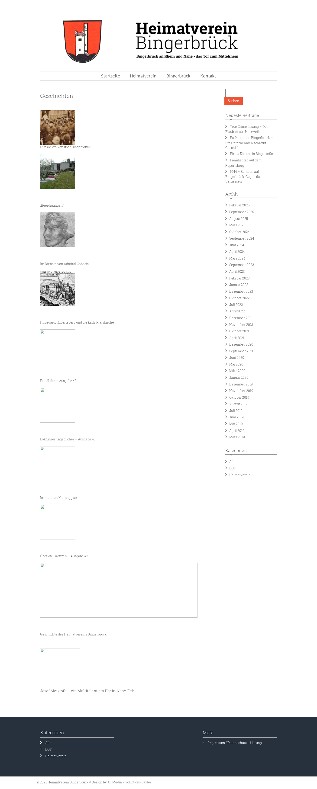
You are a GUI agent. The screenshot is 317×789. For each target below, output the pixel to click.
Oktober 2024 (239, 232)
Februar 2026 (239, 205)
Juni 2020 (236, 357)
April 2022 (237, 311)
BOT (232, 468)
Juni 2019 (236, 417)
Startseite (110, 76)
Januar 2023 (238, 284)
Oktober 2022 (239, 298)
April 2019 (236, 430)
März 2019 (237, 437)
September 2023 (241, 265)
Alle (232, 461)
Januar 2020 (238, 377)
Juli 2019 (236, 410)
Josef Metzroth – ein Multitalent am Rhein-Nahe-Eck (87, 690)
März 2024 (237, 258)
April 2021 (236, 338)
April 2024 (237, 251)
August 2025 (238, 218)
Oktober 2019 (239, 397)
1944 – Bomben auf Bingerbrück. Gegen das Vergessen (243, 176)
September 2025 (241, 212)
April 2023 (237, 271)
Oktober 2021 (239, 331)
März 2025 (237, 225)
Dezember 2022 (241, 291)
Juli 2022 (236, 304)
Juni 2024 (236, 245)
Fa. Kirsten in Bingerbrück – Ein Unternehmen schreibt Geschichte (249, 142)
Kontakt (208, 76)
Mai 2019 (236, 424)
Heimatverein (240, 475)
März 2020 (237, 371)
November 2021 (241, 324)
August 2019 (238, 404)
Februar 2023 (239, 278)
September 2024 (241, 238)
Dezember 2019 (241, 384)
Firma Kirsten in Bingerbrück (252, 153)
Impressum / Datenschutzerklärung (235, 743)
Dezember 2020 (241, 344)
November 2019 (241, 390)
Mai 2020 (236, 364)
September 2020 (241, 351)
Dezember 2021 (241, 318)
